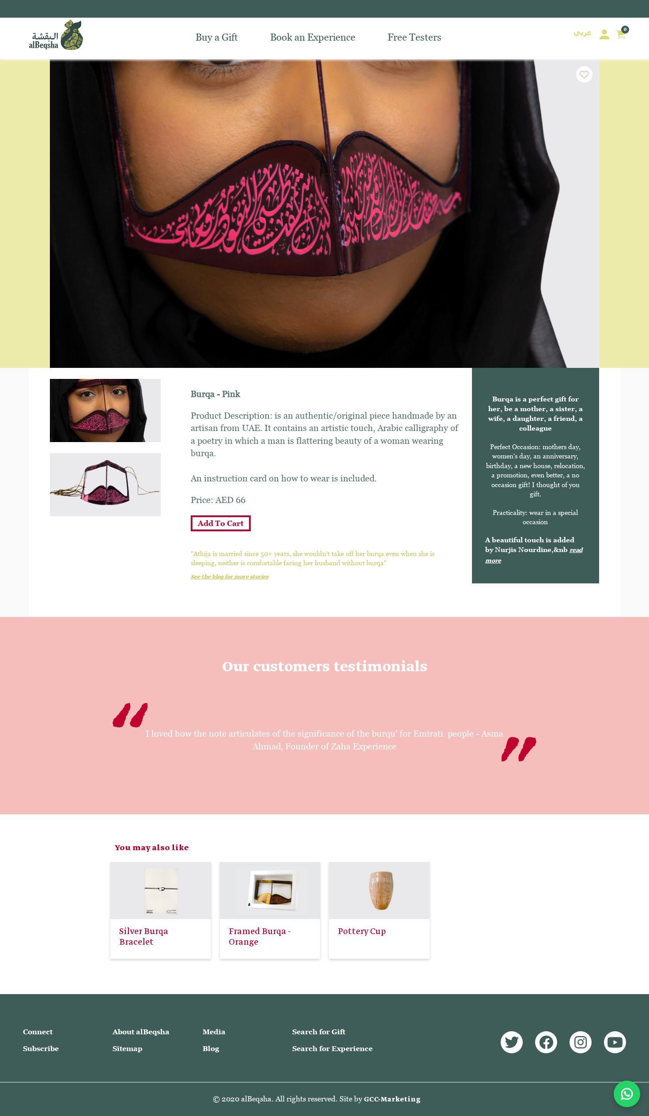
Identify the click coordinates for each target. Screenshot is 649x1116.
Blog (211, 1048)
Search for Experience (332, 1048)
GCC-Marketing (392, 1099)
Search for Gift (318, 1032)
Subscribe (41, 1048)
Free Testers (414, 38)
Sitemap (128, 1048)
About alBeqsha (141, 1032)
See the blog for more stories (229, 577)
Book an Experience (312, 38)
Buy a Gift (217, 38)
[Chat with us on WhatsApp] (627, 1094)
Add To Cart (221, 523)
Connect (38, 1032)
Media (214, 1032)
